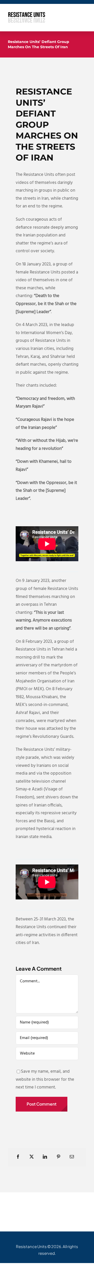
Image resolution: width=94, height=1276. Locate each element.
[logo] (26, 13)
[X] (31, 1157)
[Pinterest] (58, 1157)
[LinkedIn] (45, 1157)
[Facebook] (18, 1157)
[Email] (72, 1157)
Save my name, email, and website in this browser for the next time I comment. (45, 1079)
